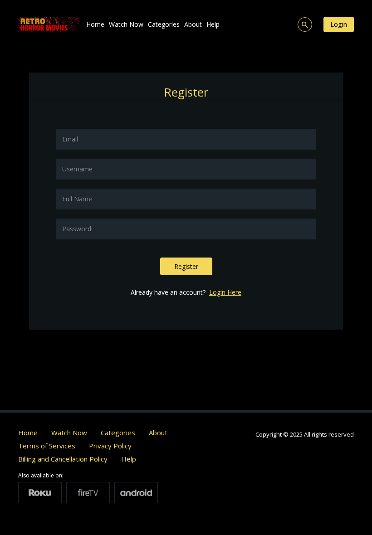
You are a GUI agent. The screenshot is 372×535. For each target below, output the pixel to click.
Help (213, 24)
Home (95, 24)
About (193, 24)
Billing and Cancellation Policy (63, 458)
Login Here (225, 292)
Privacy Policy (110, 445)
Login (338, 24)
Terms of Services (46, 445)
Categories (164, 24)
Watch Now (126, 24)
